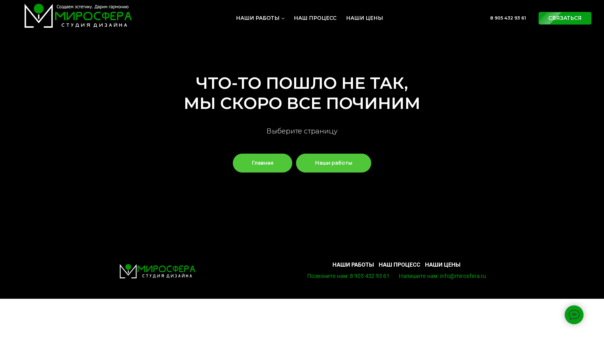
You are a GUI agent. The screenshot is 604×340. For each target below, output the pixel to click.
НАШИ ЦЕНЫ (364, 18)
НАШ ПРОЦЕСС (315, 18)
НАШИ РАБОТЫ (258, 18)
